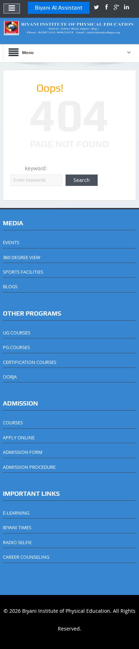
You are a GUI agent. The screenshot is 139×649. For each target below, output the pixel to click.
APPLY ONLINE (19, 437)
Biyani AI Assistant (58, 7)
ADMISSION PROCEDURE (29, 467)
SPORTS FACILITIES (23, 272)
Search (81, 180)
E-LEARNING (16, 513)
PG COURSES (16, 347)
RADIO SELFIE (17, 542)
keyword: (36, 168)
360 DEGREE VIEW (21, 257)
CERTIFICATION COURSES (29, 362)
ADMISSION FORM (22, 452)
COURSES (13, 422)
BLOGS (10, 286)
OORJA (10, 377)
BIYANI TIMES (17, 527)
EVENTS (11, 242)
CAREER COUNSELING (26, 557)
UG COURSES (16, 332)
